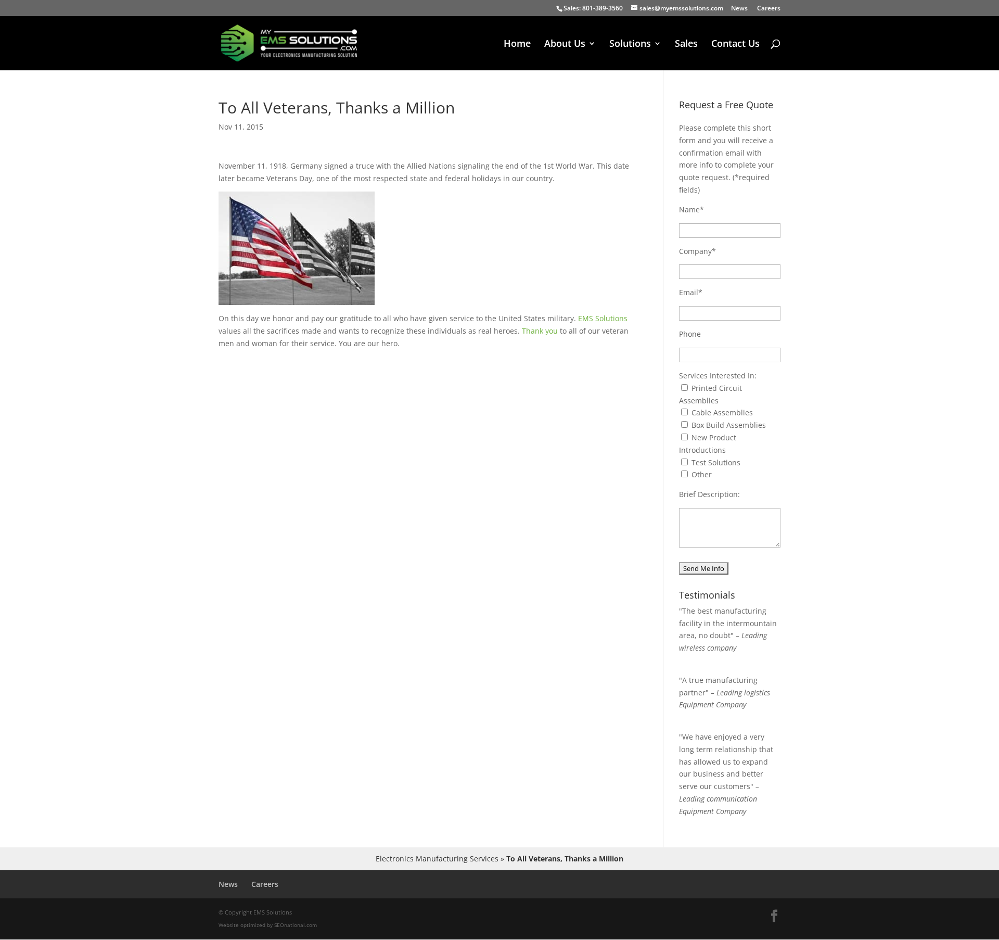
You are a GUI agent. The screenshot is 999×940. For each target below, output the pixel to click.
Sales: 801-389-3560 (593, 8)
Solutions (630, 44)
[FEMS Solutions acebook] (774, 916)
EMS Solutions (602, 318)
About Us (564, 44)
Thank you (540, 331)
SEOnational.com (295, 925)
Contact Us (735, 44)
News (739, 8)
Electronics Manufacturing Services (437, 858)
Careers (768, 8)
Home (517, 44)
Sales (686, 44)
